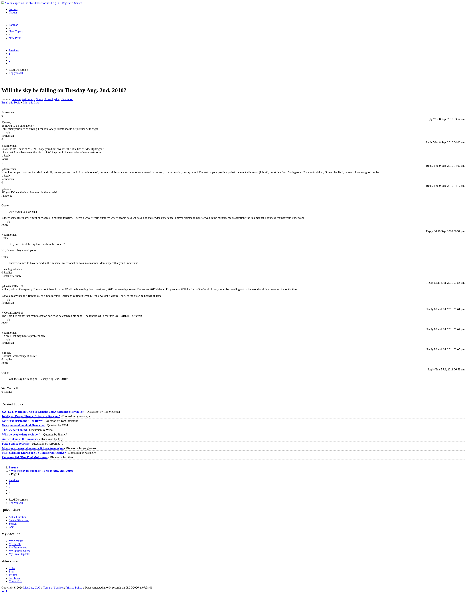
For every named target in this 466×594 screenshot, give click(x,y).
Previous (14, 50)
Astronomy (28, 99)
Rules (12, 568)
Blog (11, 571)
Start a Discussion (19, 520)
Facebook (14, 578)
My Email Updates (19, 554)
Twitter (13, 574)
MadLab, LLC (31, 587)
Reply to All (16, 73)
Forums (13, 9)
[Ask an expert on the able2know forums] (25, 3)
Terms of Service (53, 587)
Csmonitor (67, 99)
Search (78, 3)
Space (39, 99)
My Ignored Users (19, 550)
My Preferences (18, 547)
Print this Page (31, 102)
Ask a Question (18, 517)
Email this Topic (10, 102)
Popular (13, 24)
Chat (11, 526)
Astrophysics (51, 99)
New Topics (16, 31)
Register (66, 3)
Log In (55, 3)
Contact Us (15, 581)
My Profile (15, 544)
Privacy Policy (74, 587)
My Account (16, 540)
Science (16, 99)
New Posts (15, 38)
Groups (13, 12)
